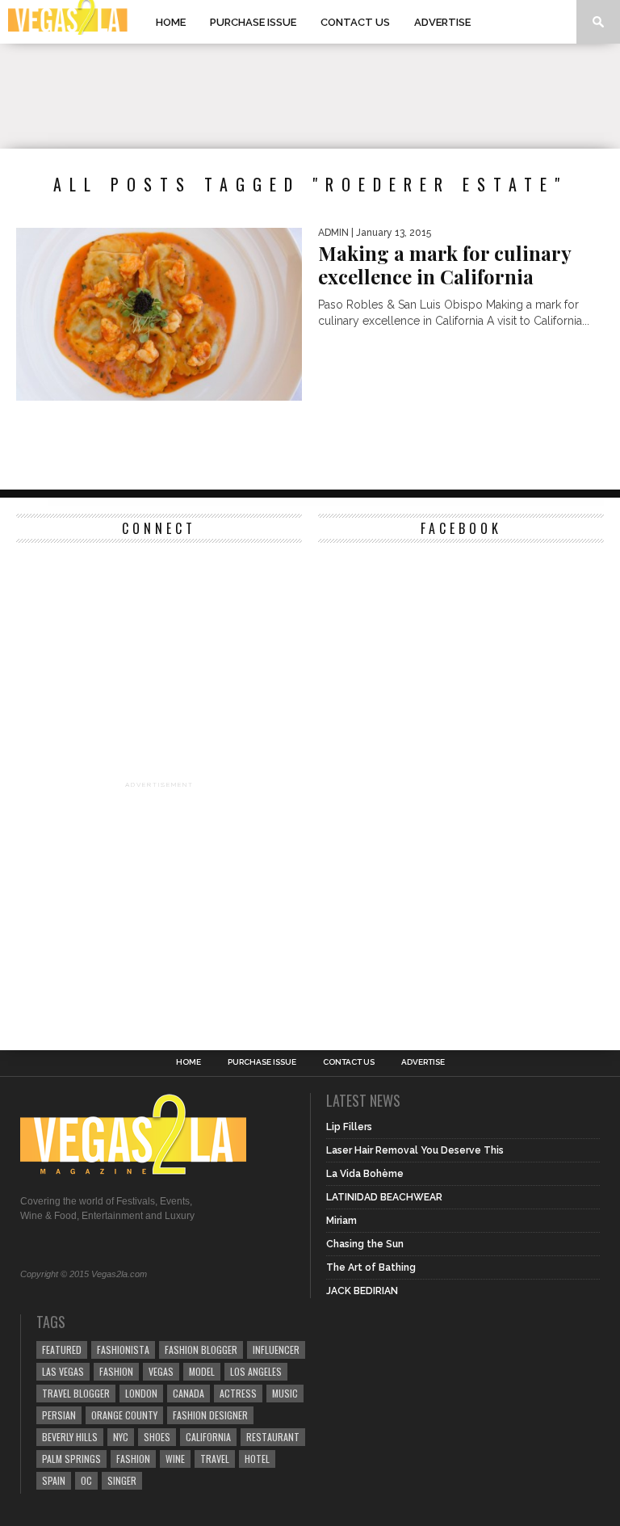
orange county (124, 1415)
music (285, 1393)
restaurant (273, 1437)
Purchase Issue (253, 22)
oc (86, 1480)
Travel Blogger (76, 1393)
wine (175, 1458)
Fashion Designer (210, 1415)
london (141, 1393)
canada (188, 1393)
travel (214, 1458)
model (202, 1371)
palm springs (71, 1458)
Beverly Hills (70, 1437)
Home (171, 22)
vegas (161, 1371)
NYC (120, 1437)
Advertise (442, 22)
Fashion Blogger (201, 1349)
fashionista (123, 1349)
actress (238, 1393)
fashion (133, 1458)
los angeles (256, 1371)
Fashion (116, 1371)
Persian (59, 1415)
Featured (62, 1349)
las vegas (63, 1371)
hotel (257, 1458)
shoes (157, 1437)
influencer (276, 1349)
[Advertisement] (310, 96)
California (208, 1437)
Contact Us (355, 22)
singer (121, 1480)
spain (53, 1480)
